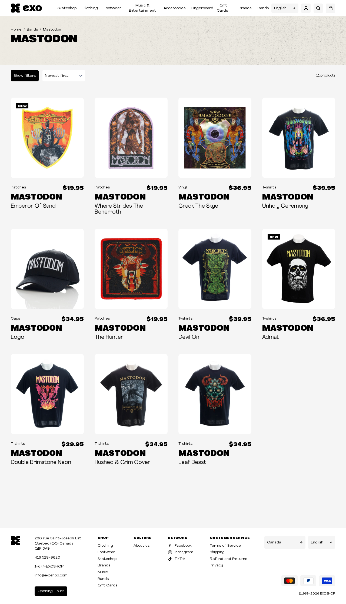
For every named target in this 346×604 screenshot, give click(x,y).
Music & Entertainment (142, 8)
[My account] (306, 8)
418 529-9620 (47, 558)
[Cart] (330, 8)
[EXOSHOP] (26, 8)
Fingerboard (202, 8)
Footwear (112, 8)
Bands (263, 8)
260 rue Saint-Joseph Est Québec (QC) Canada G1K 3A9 (58, 543)
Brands (245, 8)
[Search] (318, 8)
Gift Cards (222, 8)
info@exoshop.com (51, 575)
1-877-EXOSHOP (49, 567)
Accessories (174, 8)
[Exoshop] (15, 540)
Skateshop (67, 8)
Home (16, 30)
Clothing (90, 8)
